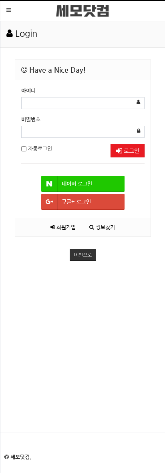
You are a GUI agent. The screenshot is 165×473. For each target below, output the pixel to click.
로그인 (130, 150)
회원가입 (65, 227)
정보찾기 (104, 227)
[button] (8, 10)
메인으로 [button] (83, 255)
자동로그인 (39, 148)
